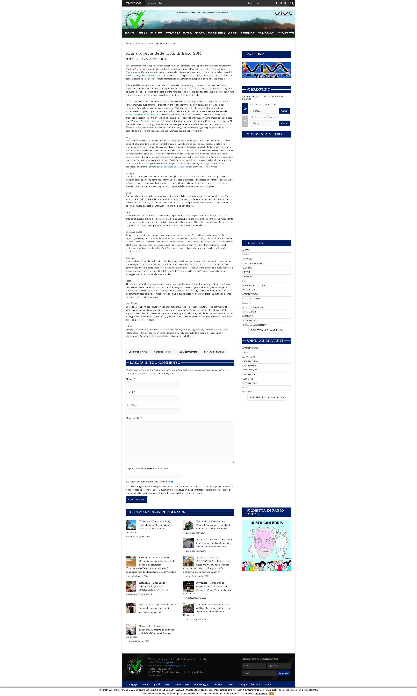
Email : (131, 392)
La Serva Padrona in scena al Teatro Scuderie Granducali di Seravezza (214, 543)
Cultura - (145, 521)
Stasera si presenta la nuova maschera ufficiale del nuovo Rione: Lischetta (150, 631)
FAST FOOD (247, 316)
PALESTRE (246, 303)
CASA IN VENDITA (250, 365)
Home (129, 33)
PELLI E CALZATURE (251, 298)
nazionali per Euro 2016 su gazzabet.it (143, 114)
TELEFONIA (247, 392)
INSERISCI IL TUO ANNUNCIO (267, 397)
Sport (159, 43)
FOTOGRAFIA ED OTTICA (253, 285)
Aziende (247, 33)
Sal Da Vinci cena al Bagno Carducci (158, 606)
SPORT (245, 387)
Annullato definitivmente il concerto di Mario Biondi (213, 526)
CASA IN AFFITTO (250, 361)
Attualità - (203, 539)
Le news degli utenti (214, 351)
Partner (255, 54)
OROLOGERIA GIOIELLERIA (254, 325)
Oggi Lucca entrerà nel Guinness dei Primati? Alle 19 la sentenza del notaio (207, 588)
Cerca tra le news (263, 104)
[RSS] (285, 3)
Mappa (268, 684)
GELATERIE (247, 267)
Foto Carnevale (182, 684)
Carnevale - (146, 626)
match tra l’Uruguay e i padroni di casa (143, 75)
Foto (187, 33)
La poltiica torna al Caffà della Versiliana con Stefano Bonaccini (206, 610)
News (142, 33)
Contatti (286, 33)
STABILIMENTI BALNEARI (253, 263)
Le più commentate (188, 351)
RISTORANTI (247, 276)
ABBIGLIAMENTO (250, 294)
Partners (216, 33)
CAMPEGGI (247, 259)
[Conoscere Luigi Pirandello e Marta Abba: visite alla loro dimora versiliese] (131, 524)
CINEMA (246, 254)
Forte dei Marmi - (150, 604)
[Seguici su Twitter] (281, 3)
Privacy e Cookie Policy (249, 684)
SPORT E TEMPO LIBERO (253, 307)
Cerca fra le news (163, 351)
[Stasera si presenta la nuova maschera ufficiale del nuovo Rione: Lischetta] (131, 629)
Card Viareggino (273, 96)
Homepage (132, 684)
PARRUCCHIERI (249, 311)
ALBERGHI (247, 250)
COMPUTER (247, 378)
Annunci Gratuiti (264, 341)
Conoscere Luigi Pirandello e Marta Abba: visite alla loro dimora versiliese (148, 527)
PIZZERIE (246, 272)
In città (254, 243)
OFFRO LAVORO (249, 383)
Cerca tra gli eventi (264, 117)
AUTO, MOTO (248, 356)
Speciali (172, 33)
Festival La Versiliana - (210, 521)
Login (248, 99)
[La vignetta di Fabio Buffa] (266, 545)
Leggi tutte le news (138, 351)
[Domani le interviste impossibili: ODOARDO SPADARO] (131, 586)
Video (200, 33)
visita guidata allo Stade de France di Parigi (171, 166)
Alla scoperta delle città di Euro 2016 (163, 53)
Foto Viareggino (201, 684)
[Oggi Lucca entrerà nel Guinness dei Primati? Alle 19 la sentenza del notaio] (188, 586)
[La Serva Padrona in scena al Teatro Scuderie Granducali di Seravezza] (188, 543)
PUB (244, 281)
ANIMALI (246, 352)
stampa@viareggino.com (174, 665)
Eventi (156, 33)
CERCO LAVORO (249, 374)
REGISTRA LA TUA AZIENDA (267, 330)
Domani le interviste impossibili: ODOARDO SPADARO (153, 586)
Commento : (134, 418)
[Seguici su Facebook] (277, 3)
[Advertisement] (266, 214)
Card (232, 33)
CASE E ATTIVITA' (250, 370)
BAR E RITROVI (248, 289)
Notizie (145, 684)
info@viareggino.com (165, 662)
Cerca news (250, 96)
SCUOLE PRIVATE (250, 320)
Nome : (131, 379)
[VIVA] (266, 69)
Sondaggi (266, 33)
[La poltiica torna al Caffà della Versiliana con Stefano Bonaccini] (188, 608)
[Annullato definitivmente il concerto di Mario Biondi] (188, 524)
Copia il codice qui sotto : (147, 468)
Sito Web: (132, 405)
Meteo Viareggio (264, 134)
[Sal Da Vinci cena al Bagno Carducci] (131, 608)
